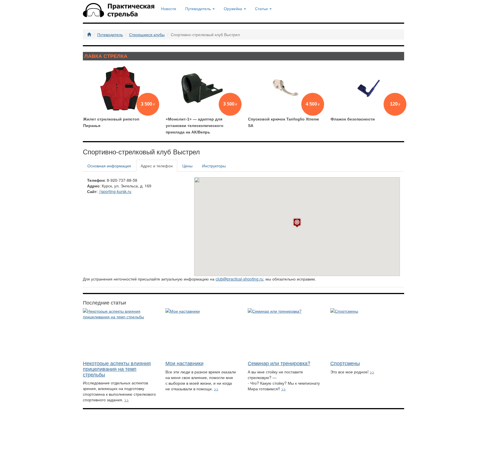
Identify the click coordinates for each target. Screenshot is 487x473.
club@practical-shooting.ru (239, 279)
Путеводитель (110, 34)
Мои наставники (184, 363)
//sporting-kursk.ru (115, 191)
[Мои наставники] (202, 333)
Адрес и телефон (157, 165)
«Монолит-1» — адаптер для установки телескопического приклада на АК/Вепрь (194, 125)
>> (126, 399)
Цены (187, 165)
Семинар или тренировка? (279, 363)
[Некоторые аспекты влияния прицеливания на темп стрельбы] (120, 333)
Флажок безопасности (353, 119)
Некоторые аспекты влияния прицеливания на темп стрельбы (117, 368)
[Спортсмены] (367, 333)
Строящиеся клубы (147, 34)
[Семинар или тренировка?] (285, 333)
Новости (168, 8)
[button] (297, 223)
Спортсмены (345, 363)
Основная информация (109, 165)
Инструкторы (214, 165)
